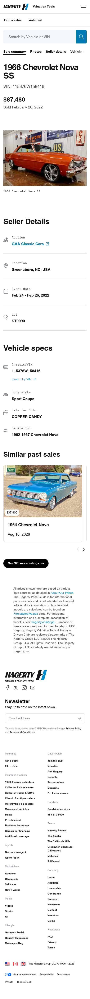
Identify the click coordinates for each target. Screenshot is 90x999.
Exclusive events (58, 793)
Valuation (53, 766)
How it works (12, 889)
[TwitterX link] (16, 687)
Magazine (53, 787)
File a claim (11, 766)
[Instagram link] (24, 687)
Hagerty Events (57, 830)
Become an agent (15, 852)
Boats (8, 814)
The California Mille (59, 841)
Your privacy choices (24, 974)
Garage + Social (14, 932)
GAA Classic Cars (28, 244)
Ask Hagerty (55, 771)
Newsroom (54, 904)
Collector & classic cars (19, 787)
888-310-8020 (56, 814)
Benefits (53, 777)
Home (51, 877)
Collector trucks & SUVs (19, 792)
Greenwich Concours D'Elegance (60, 848)
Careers (52, 899)
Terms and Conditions (22, 732)
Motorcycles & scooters (19, 803)
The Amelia (54, 836)
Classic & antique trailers (20, 798)
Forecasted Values (25, 613)
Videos (9, 905)
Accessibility (47, 974)
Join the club (55, 760)
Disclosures (63, 974)
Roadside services (59, 809)
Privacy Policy (73, 728)
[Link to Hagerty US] (7, 963)
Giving (51, 920)
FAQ (50, 936)
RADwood (53, 861)
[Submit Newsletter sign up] (79, 718)
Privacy (52, 942)
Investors (53, 915)
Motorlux (53, 856)
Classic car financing (17, 831)
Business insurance (17, 825)
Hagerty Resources (16, 938)
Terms (51, 947)
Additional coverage (17, 836)
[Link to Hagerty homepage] (26, 676)
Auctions (10, 873)
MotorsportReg (14, 943)
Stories (9, 911)
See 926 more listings (23, 563)
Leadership (54, 888)
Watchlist (35, 20)
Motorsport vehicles (17, 809)
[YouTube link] (32, 687)
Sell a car (10, 884)
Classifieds (11, 879)
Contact (52, 910)
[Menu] (83, 6)
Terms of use (24, 981)
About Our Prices (62, 592)
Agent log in (12, 857)
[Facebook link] (7, 687)
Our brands (54, 893)
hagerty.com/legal (43, 622)
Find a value (13, 20)
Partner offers (56, 782)
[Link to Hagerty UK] (23, 963)
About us (53, 882)
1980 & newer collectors (19, 782)
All (6, 916)
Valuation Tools (44, 6)
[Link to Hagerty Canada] (15, 963)
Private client (13, 820)
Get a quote (12, 760)
